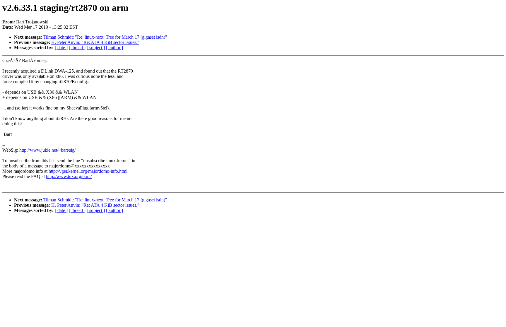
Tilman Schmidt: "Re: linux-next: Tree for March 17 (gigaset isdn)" (105, 37)
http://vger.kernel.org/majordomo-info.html (88, 171)
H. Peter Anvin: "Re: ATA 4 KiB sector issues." (95, 42)
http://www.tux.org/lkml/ (69, 176)
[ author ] (114, 47)
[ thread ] (77, 47)
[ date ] (61, 47)
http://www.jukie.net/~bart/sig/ (47, 150)
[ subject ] (96, 47)
